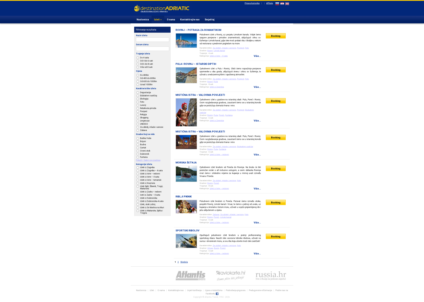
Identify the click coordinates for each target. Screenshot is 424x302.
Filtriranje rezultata (146, 29)
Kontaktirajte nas (190, 19)
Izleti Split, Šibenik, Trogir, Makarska (151, 187)
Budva (143, 144)
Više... (257, 56)
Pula (216, 82)
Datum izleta (142, 44)
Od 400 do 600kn (148, 78)
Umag (210, 248)
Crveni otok (145, 151)
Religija (143, 114)
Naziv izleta (141, 35)
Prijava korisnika (252, 3)
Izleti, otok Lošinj (147, 204)
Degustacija (145, 92)
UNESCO (144, 124)
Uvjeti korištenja (194, 290)
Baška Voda (145, 138)
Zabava (143, 130)
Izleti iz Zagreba (147, 167)
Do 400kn (144, 75)
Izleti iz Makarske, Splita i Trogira (151, 212)
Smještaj (209, 19)
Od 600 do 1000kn (148, 81)
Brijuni (143, 141)
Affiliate (269, 3)
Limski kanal (219, 51)
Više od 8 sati (146, 67)
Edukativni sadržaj (148, 95)
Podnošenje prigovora (235, 290)
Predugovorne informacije (260, 290)
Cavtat (143, 148)
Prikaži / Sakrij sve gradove (148, 160)
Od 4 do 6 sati (146, 61)
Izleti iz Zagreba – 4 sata (151, 170)
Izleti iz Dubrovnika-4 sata (151, 201)
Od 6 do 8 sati (146, 64)
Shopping (144, 118)
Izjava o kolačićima (213, 290)
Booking (275, 36)
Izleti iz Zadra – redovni (150, 192)
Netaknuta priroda (148, 108)
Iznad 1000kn (146, 84)
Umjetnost (145, 121)
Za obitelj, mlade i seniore (151, 127)
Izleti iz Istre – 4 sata (149, 177)
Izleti (158, 19)
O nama (171, 19)
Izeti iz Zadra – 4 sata (150, 195)
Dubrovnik (144, 154)
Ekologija (144, 99)
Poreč (221, 115)
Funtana (144, 157)
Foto (142, 102)
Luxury (143, 105)
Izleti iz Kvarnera (147, 183)
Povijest (143, 111)
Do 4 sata (144, 58)
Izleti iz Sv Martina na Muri (152, 207)
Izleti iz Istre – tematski (150, 180)
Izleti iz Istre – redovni (150, 174)
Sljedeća (184, 262)
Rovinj (210, 51)
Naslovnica (143, 19)
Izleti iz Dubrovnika (148, 198)
